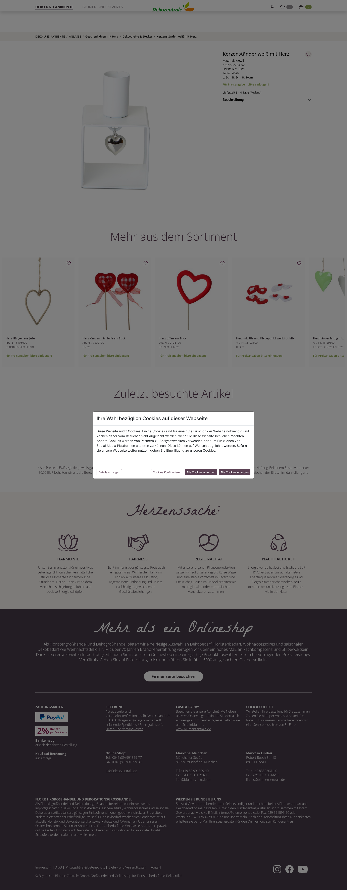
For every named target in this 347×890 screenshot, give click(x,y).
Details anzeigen (109, 472)
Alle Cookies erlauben (234, 472)
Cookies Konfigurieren (167, 472)
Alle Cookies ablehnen (201, 472)
